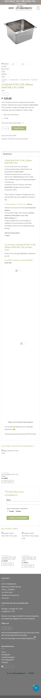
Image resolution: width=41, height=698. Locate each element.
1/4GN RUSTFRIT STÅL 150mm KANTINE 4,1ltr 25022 (29, 559)
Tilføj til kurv (18, 128)
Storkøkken (13, 80)
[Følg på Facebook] (3, 628)
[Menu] (2, 8)
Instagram (29, 422)
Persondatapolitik (7, 660)
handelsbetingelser (26, 638)
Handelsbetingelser (8, 657)
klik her (29, 204)
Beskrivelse (7, 154)
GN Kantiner (24, 80)
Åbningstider (5, 654)
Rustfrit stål (18, 139)
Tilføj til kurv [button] (7, 481)
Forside (4, 80)
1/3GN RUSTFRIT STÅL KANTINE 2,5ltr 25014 (8, 558)
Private (11, 511)
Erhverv (18, 511)
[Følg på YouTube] (10, 628)
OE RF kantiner (31, 434)
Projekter (4, 662)
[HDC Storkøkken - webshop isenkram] (20, 8)
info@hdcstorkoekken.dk (10, 595)
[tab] (20, 154)
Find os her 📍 (6, 598)
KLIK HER (8, 263)
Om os (3, 652)
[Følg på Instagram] (7, 628)
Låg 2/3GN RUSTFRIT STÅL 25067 (9, 475)
